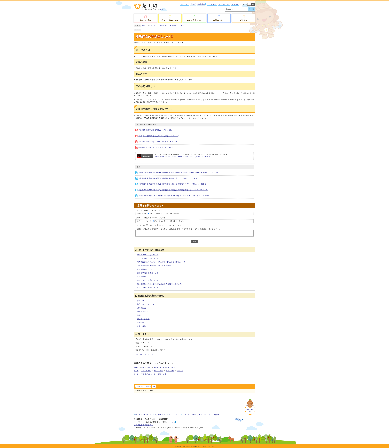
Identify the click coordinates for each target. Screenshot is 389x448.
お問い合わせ (214, 414)
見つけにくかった (177, 221)
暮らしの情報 (146, 371)
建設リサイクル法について (147, 280)
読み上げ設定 (201, 4)
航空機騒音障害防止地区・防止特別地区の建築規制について (161, 262)
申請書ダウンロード (148, 374)
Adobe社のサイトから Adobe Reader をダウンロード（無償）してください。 (183, 156)
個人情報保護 (160, 414)
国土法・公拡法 (143, 319)
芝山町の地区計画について (147, 258)
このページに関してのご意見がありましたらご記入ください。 (160, 225)
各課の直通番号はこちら (143, 425)
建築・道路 (162, 374)
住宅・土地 (170, 371)
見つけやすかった (145, 221)
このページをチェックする (143, 386)
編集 (154, 386)
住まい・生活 (158, 371)
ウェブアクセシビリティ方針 (194, 414)
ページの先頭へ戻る (250, 410)
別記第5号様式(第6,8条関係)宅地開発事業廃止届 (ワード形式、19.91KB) (168, 178)
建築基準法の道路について (147, 273)
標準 (249, 4)
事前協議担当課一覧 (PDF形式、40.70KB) (155, 147)
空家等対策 (141, 308)
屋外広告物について (145, 276)
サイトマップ (185, 4)
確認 (194, 241)
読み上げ (193, 4)
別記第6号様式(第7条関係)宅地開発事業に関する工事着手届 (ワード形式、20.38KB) (172, 184)
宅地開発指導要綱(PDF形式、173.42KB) (155, 130)
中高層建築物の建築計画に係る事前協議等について (157, 266)
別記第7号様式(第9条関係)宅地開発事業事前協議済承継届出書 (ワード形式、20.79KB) (173, 190)
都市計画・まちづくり (178, 25)
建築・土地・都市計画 (161, 367)
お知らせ (140, 300)
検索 (252, 9)
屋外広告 (140, 322)
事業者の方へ (146, 367)
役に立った (143, 213)
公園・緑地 (141, 326)
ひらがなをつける (224, 4)
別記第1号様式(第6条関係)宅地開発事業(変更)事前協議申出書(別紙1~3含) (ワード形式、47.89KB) (178, 172)
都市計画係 (164, 25)
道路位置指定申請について (147, 287)
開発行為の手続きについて (147, 255)
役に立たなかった (172, 213)
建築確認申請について (146, 269)
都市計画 (180, 371)
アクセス (172, 422)
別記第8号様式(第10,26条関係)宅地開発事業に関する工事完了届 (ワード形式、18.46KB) (174, 195)
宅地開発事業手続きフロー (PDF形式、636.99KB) (158, 141)
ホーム (144, 25)
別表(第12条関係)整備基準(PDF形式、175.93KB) (158, 136)
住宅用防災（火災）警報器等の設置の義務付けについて (159, 284)
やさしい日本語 (211, 4)
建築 (139, 315)
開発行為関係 (142, 311)
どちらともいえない (156, 213)
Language (235, 4)
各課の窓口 (153, 25)
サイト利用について (143, 414)
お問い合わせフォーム (144, 354)
